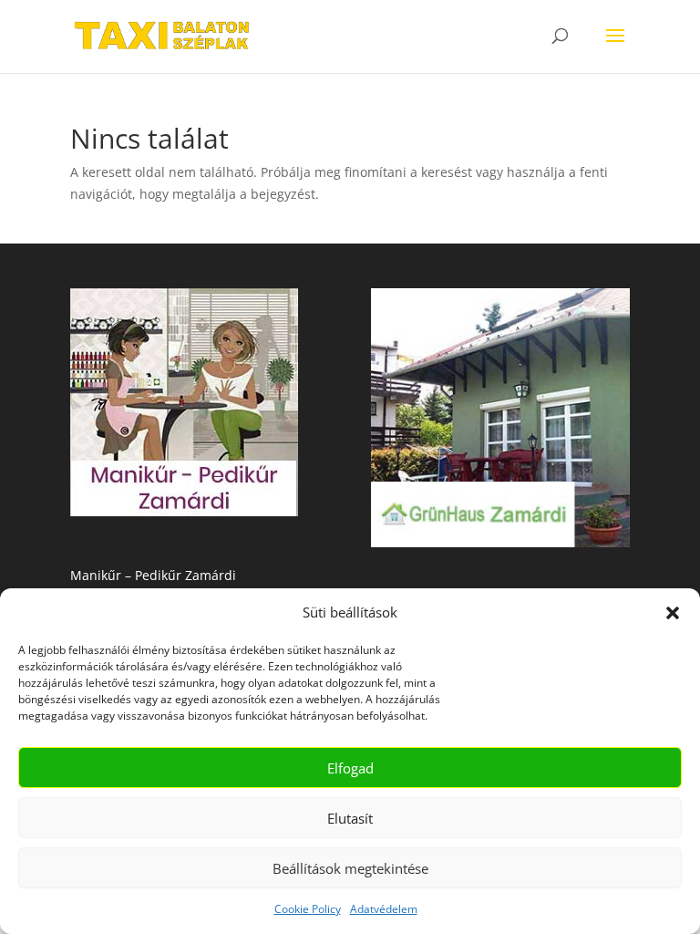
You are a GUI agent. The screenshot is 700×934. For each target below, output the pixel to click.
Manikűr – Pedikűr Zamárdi (153, 575)
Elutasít (350, 818)
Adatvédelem (383, 909)
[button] (673, 613)
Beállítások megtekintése (350, 868)
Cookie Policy (307, 909)
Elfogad (350, 768)
